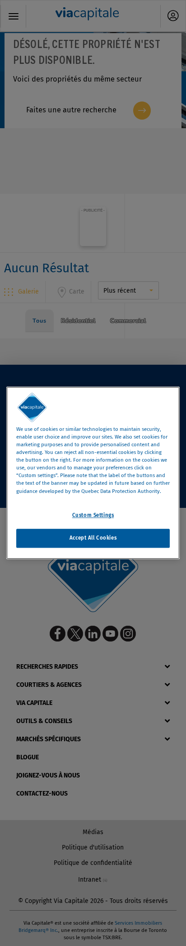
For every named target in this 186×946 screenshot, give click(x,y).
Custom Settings (93, 515)
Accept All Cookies (93, 538)
